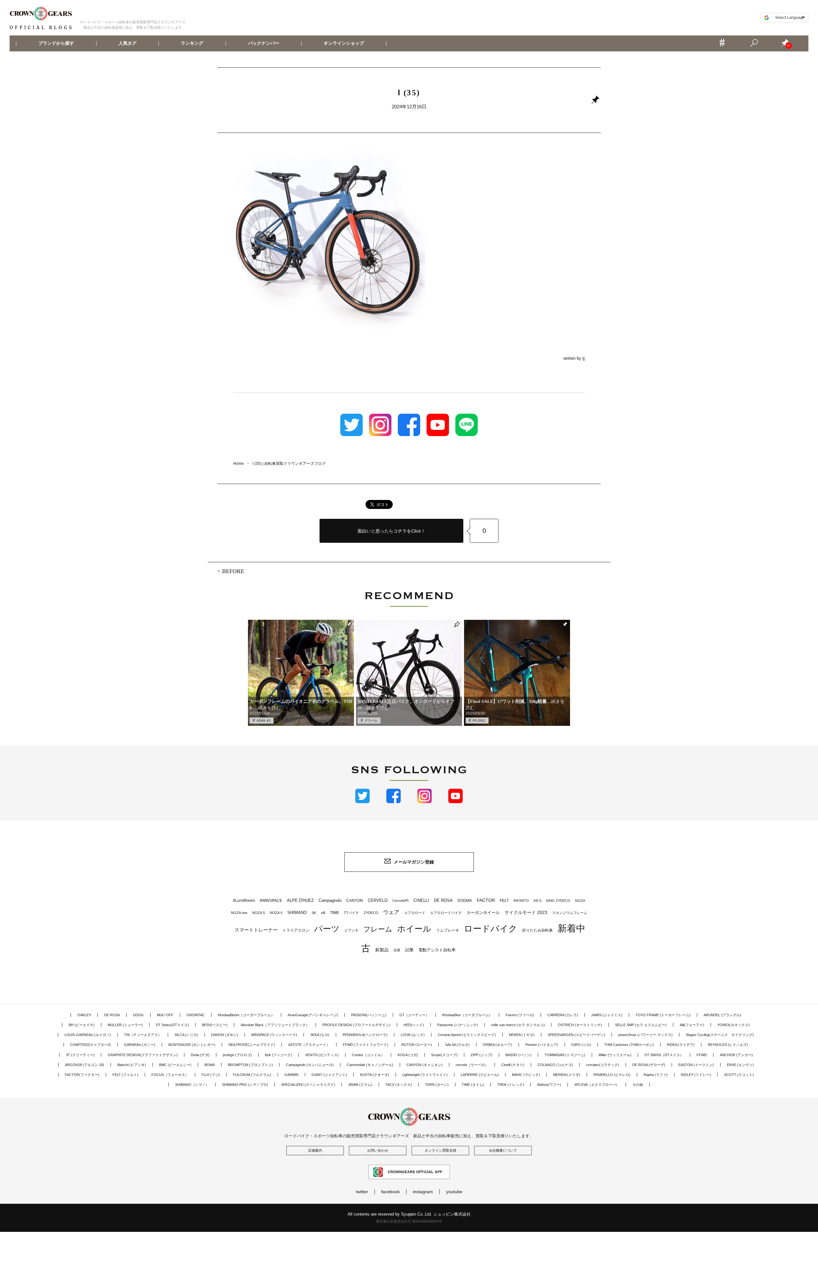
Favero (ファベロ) (519, 1015)
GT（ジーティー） (414, 1015)
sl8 (323, 913)
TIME (334, 912)
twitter (362, 1191)
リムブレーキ (447, 930)
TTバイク (351, 913)
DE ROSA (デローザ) (648, 1065)
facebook (390, 1191)
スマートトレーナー (256, 930)
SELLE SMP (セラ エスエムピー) (641, 1025)
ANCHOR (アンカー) (736, 1055)
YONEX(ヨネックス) (733, 1025)
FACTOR (486, 900)
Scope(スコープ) (444, 1055)
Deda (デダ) (200, 1055)
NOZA (580, 900)
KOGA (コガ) (407, 1055)
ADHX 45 (263, 720)
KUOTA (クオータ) (374, 1075)
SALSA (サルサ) (457, 1045)
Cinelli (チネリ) (512, 1065)
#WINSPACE (271, 900)
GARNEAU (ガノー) (139, 1045)
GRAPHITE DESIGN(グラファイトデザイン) (143, 1055)
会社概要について (503, 1150)
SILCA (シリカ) (186, 1035)
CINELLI (421, 900)
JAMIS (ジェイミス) (606, 1015)
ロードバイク (490, 928)
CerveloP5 (400, 900)
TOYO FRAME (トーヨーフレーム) (663, 1015)
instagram (423, 1191)
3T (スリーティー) (80, 1055)
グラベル (371, 720)
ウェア (391, 912)
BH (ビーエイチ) (82, 1025)
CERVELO (378, 900)
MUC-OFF (165, 1015)
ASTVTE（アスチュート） (309, 1045)
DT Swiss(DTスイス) (172, 1025)
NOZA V (276, 913)
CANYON (354, 900)
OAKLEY (84, 1015)
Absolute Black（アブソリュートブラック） (275, 1025)
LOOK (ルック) (413, 1035)
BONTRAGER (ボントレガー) (191, 1045)
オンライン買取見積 (440, 1150)
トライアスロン (295, 930)
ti (584, 358)
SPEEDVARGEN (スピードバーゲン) (576, 1035)
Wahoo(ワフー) (549, 1085)
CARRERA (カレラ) (562, 1015)
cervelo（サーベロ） (472, 1065)
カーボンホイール (483, 912)
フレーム (377, 929)
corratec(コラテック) (602, 1065)
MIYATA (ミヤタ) (522, 1035)
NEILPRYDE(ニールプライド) (251, 1045)
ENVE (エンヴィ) (740, 1065)
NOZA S (258, 913)
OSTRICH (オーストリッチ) (580, 1025)
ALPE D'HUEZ (300, 900)
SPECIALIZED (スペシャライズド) (308, 1085)
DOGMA (465, 900)
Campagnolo (330, 900)
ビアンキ (351, 930)
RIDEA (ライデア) (681, 1045)
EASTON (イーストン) (696, 1065)
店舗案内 (315, 1150)
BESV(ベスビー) (215, 1025)
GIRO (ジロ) (581, 1045)
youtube (454, 1191)
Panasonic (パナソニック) (457, 1025)
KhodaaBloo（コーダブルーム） (467, 1015)
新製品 (382, 949)
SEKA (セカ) (319, 1035)
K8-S (537, 900)
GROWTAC (196, 1015)
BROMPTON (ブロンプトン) (250, 1065)
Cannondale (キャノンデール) (370, 1065)
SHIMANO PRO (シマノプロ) (245, 1085)
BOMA (209, 1065)
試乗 (409, 950)
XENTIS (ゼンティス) (322, 1055)
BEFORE (233, 571)
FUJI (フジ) (211, 1075)
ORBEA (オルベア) (497, 1045)
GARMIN (291, 1075)
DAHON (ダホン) (224, 1035)
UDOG (138, 1015)
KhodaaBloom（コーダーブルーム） (246, 1015)
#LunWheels (244, 900)
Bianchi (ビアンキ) (131, 1065)
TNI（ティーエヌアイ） (142, 1035)
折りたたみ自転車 (537, 930)
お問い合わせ (377, 1150)
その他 (637, 1085)
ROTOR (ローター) (416, 1045)
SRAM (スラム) (360, 1085)
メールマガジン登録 (414, 861)
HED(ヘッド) (414, 1025)
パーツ (327, 928)
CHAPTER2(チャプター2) (90, 1045)
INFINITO (521, 900)
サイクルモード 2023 (526, 912)
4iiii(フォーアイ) (692, 1025)
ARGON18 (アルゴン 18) (84, 1065)
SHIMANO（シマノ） (192, 1085)
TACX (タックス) (398, 1085)
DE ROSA (443, 900)
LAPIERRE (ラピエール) (480, 1075)
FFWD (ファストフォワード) (365, 1045)
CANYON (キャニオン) (424, 1065)
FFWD (702, 1055)
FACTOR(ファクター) (82, 1075)
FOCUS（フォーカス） (170, 1075)
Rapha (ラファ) (656, 1075)
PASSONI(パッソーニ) (368, 1015)
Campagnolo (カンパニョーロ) (310, 1065)
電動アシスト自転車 (437, 950)
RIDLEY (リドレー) (696, 1075)
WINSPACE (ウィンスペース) (274, 1035)
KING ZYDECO (558, 900)
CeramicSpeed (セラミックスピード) (467, 1035)
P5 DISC (479, 720)
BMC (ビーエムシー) (175, 1065)
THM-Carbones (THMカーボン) (629, 1045)
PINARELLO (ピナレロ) (611, 1075)
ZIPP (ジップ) (481, 1055)
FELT (504, 900)
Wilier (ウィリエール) (614, 1055)
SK (314, 913)
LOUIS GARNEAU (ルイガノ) (88, 1035)
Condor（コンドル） (368, 1055)
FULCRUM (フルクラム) (252, 1075)
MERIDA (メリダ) (566, 1075)
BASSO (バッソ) (518, 1055)
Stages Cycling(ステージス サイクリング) (720, 1035)
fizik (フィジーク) (278, 1055)
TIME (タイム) (473, 1085)
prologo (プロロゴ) (237, 1055)
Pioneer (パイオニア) (541, 1045)
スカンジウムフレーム (569, 913)
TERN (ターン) (437, 1085)
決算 (396, 950)
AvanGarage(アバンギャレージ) (313, 1015)
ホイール (414, 928)
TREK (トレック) (510, 1085)
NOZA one (239, 913)
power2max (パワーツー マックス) (645, 1035)
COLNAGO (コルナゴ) (555, 1065)
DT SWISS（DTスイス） (663, 1055)
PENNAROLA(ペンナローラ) (365, 1035)
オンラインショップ (344, 43)
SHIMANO (297, 912)
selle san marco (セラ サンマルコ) (518, 1025)
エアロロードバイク (446, 913)
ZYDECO (371, 913)
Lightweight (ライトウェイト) (425, 1075)
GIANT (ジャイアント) (329, 1075)
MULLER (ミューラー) (125, 1025)
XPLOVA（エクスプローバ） (596, 1085)
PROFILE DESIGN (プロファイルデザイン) (356, 1025)
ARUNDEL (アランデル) (722, 1015)
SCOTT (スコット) (739, 1075)
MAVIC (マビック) (526, 1075)
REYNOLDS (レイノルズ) (728, 1045)
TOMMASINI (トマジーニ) (564, 1055)
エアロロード (414, 913)
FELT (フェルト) (125, 1075)
